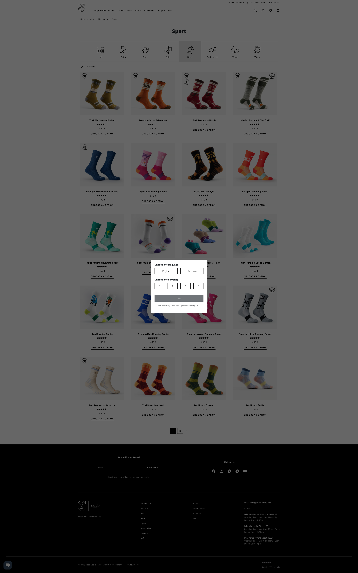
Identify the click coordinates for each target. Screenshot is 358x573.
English (166, 271)
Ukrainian (192, 271)
